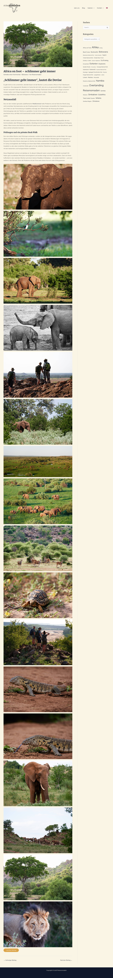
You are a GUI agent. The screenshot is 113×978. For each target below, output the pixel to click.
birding (100, 47)
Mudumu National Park (89, 81)
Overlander (85, 85)
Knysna (105, 72)
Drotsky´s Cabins (87, 60)
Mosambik (96, 77)
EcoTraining (104, 60)
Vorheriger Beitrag (10, 960)
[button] (93, 8)
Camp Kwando (98, 55)
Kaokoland (86, 69)
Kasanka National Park (101, 69)
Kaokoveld (93, 69)
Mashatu (90, 77)
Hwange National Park (102, 67)
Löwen (85, 77)
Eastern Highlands (96, 60)
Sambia (103, 91)
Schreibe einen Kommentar (12, 74)
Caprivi (104, 55)
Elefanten (94, 64)
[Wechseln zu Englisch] (107, 8)
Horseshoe (93, 66)
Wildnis (98, 98)
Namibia (100, 81)
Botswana (25, 74)
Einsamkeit (86, 64)
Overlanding (96, 85)
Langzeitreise (97, 74)
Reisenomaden (91, 90)
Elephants (102, 64)
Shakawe (85, 94)
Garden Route (86, 67)
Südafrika (101, 95)
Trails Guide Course (89, 98)
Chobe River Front (98, 58)
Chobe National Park (88, 58)
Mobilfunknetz (36, 104)
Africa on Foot (87, 47)
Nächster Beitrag (66, 960)
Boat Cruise (86, 52)
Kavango (85, 72)
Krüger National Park (88, 74)
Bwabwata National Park (88, 55)
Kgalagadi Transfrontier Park (95, 72)
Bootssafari (94, 52)
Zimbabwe (95, 101)
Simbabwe (92, 94)
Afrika (95, 47)
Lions (102, 74)
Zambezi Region (87, 101)
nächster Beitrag (11, 950)
